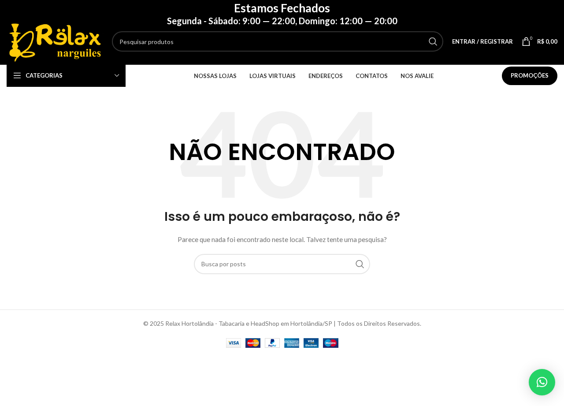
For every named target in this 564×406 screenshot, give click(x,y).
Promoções (530, 75)
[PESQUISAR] (433, 41)
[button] (542, 382)
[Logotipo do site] (55, 41)
